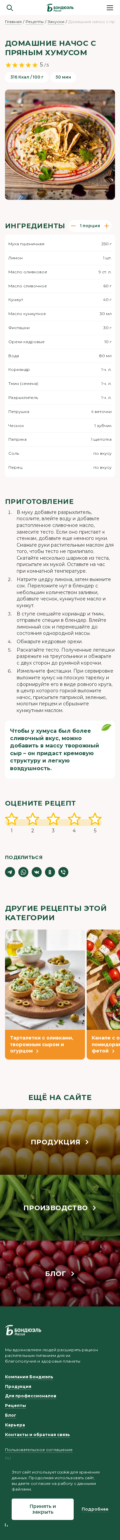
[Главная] (60, 8)
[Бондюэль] (23, 1330)
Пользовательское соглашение (39, 1449)
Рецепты (35, 21)
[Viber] (63, 872)
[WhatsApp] (23, 872)
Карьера (15, 1424)
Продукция (18, 1386)
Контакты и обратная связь (37, 1434)
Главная (13, 21)
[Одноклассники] (50, 872)
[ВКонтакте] (37, 872)
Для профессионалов (30, 1395)
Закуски (56, 21)
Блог (10, 1415)
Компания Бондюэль (29, 1376)
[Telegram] (10, 872)
